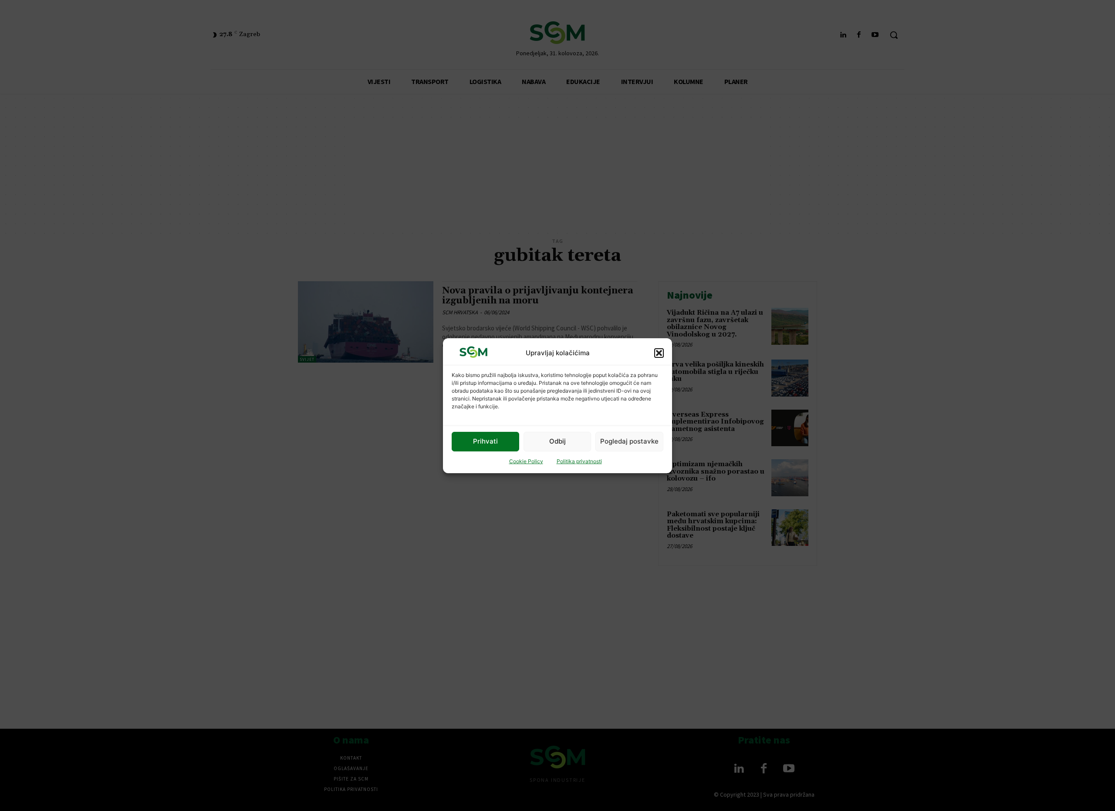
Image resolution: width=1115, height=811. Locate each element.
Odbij (557, 441)
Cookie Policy (526, 461)
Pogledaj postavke (629, 441)
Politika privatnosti (579, 461)
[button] (659, 352)
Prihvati (485, 441)
